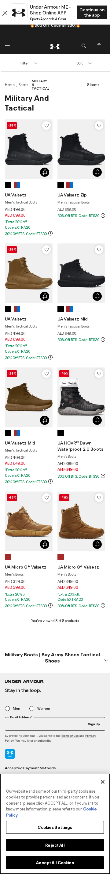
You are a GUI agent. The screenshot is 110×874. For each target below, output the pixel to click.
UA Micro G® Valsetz (25, 566)
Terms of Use (70, 735)
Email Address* (21, 717)
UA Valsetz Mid (72, 318)
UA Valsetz (16, 194)
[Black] (8, 185)
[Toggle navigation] (7, 45)
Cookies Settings (55, 827)
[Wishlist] (46, 125)
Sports (23, 84)
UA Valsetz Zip (72, 194)
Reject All (54, 845)
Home (10, 84)
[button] (55, 657)
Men (16, 708)
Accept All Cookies (55, 862)
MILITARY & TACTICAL (40, 84)
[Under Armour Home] (55, 45)
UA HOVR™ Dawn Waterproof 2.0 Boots (80, 446)
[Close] (102, 782)
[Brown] (17, 185)
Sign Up (94, 723)
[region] (55, 823)
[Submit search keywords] (84, 46)
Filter (24, 62)
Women (43, 708)
